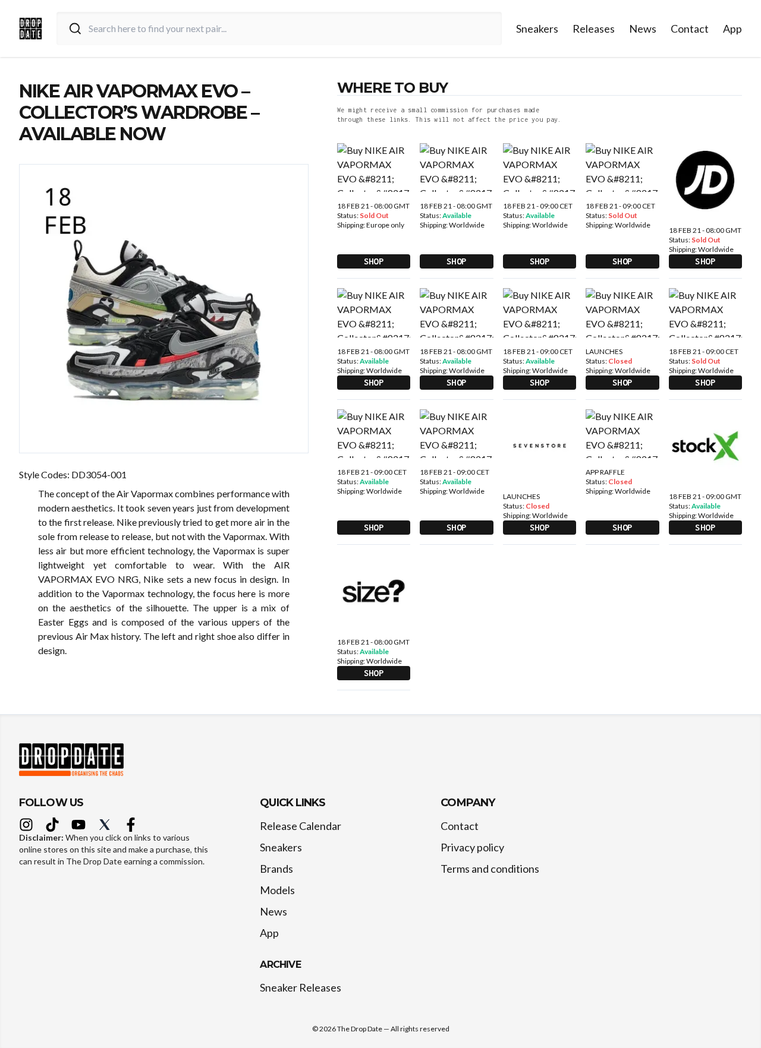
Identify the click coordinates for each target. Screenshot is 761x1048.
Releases (594, 28)
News (642, 28)
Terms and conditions (490, 868)
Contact (690, 28)
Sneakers (537, 28)
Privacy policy (472, 847)
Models (277, 890)
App (732, 28)
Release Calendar (300, 825)
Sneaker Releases (300, 987)
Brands (276, 868)
